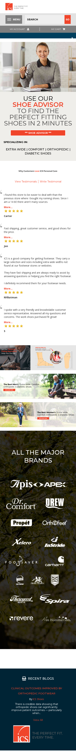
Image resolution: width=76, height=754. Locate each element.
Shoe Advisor (38, 104)
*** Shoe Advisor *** (38, 132)
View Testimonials (26, 181)
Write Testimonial (50, 181)
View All (38, 720)
